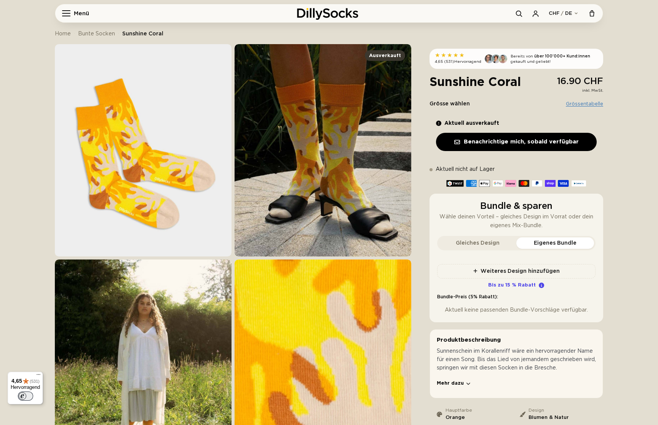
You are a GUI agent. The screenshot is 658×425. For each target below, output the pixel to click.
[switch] (25, 396)
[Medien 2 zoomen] (323, 150)
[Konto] (535, 13)
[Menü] (38, 376)
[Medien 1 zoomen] (143, 150)
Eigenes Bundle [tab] (555, 243)
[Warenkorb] (592, 13)
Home (63, 34)
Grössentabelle (584, 104)
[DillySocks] (329, 13)
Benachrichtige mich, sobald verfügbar (521, 142)
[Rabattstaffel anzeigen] (541, 285)
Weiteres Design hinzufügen (520, 271)
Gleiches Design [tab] (478, 243)
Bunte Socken (96, 34)
